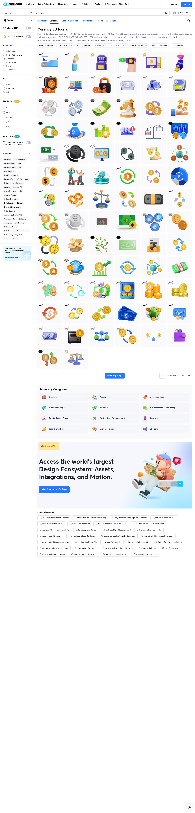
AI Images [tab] (111, 21)
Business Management (12, 163)
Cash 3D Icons (177, 45)
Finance (103, 408)
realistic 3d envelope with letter (56, 530)
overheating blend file (87, 542)
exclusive (164, 37)
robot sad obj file (148, 548)
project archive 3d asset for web (119, 548)
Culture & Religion (11, 199)
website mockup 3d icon (146, 554)
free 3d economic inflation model (112, 524)
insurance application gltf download (119, 536)
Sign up (186, 4)
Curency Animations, (89, 40)
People (102, 397)
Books (15, 239)
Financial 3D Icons (159, 45)
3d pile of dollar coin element (169, 542)
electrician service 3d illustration (150, 524)
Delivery (7, 183)
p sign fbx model (112, 542)
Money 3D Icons (83, 45)
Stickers (154, 429)
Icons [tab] (100, 21)
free (56, 34)
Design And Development (112, 418)
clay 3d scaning (171, 548)
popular (172, 37)
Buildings (22, 219)
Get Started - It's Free (54, 489)
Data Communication (12, 231)
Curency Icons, (122, 40)
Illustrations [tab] (88, 21)
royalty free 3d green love (53, 536)
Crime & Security (10, 191)
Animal (6, 239)
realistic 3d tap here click (117, 554)
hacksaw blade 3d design (84, 536)
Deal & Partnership (11, 175)
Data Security (9, 203)
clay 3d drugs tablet (81, 524)
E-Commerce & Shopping (162, 408)
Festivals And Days (58, 418)
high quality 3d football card (118, 530)
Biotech (20, 203)
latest (178, 37)
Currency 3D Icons (65, 45)
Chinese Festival (10, 195)
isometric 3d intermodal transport (158, 536)
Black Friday (19, 223)
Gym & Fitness (106, 429)
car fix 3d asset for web (165, 517)
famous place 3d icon (87, 530)
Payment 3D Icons (139, 45)
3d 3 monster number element (55, 517)
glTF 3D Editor (183, 13)
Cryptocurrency (19, 159)
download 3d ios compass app (55, 542)
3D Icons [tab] (54, 20)
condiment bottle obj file (53, 524)
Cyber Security (9, 211)
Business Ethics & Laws (12, 167)
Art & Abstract (18, 183)
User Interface (157, 397)
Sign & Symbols (56, 429)
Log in (174, 4)
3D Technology (22, 179)
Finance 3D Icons (46, 45)
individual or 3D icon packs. (124, 37)
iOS (21, 191)
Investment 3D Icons (103, 45)
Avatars (26, 231)
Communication (10, 219)
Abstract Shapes (57, 408)
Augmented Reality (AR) (13, 215)
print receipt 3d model (87, 548)
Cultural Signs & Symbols (13, 235)
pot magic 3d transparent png (55, 548)
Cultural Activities (10, 227)
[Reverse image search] (166, 12)
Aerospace (8, 223)
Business (7, 159)
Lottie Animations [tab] (70, 21)
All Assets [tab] (42, 21)
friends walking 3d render (150, 530)
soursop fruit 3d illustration (85, 554)
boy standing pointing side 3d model (131, 517)
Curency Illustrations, (107, 40)
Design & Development (12, 207)
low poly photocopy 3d (138, 542)
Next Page (112, 376)
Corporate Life (9, 171)
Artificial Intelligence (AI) (13, 187)
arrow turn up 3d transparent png (91, 517)
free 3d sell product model (53, 554)
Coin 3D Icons (122, 45)
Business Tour (9, 179)
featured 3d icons (44, 40)
